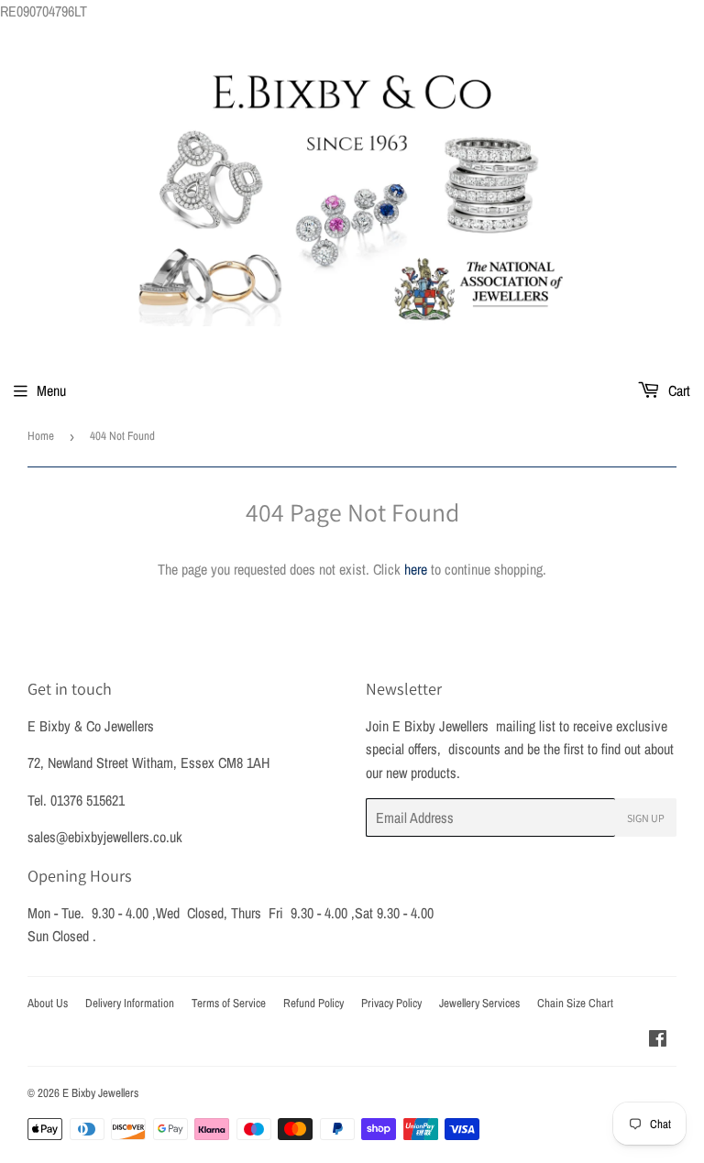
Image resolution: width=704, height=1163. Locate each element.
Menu (51, 390)
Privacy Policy (391, 1003)
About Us (48, 1003)
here (415, 569)
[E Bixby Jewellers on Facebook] (657, 1040)
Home (41, 436)
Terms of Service (229, 1003)
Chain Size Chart (575, 1003)
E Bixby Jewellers (100, 1093)
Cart (677, 390)
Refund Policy (313, 1003)
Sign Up (646, 818)
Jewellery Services (479, 1003)
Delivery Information (129, 1003)
